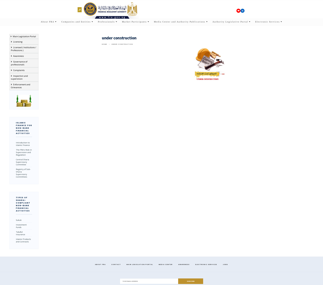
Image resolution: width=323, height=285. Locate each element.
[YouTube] (238, 11)
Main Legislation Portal (24, 36)
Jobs (225, 264)
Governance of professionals (19, 63)
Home (104, 44)
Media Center (166, 264)
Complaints (19, 70)
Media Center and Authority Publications (180, 22)
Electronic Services (268, 22)
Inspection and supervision (19, 77)
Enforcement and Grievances (20, 86)
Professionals (107, 22)
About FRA (48, 22)
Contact (116, 264)
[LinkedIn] (242, 11)
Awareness (18, 56)
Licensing (17, 41)
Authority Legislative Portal (230, 22)
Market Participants (135, 22)
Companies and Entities (76, 22)
